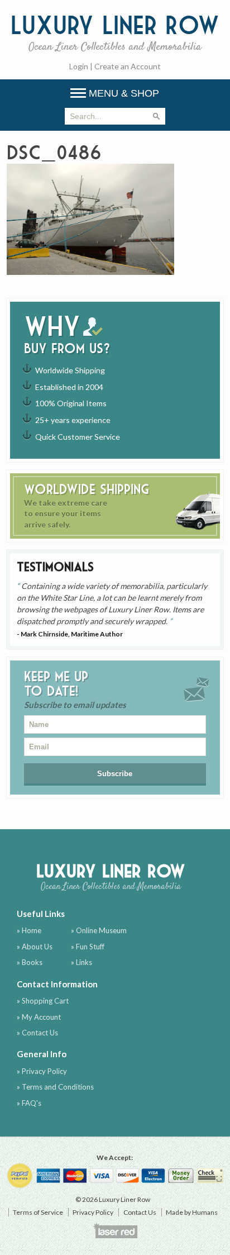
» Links (81, 962)
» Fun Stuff (87, 946)
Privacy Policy (93, 1212)
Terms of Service (38, 1212)
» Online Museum (99, 930)
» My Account (39, 1016)
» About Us (34, 946)
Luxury (115, 32)
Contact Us (139, 1212)
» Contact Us (37, 1032)
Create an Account (127, 66)
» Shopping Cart (43, 1000)
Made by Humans (192, 1212)
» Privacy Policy (42, 1071)
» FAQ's (29, 1103)
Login (78, 66)
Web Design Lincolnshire (115, 1230)
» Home (29, 930)
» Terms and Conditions (55, 1086)
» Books (29, 962)
